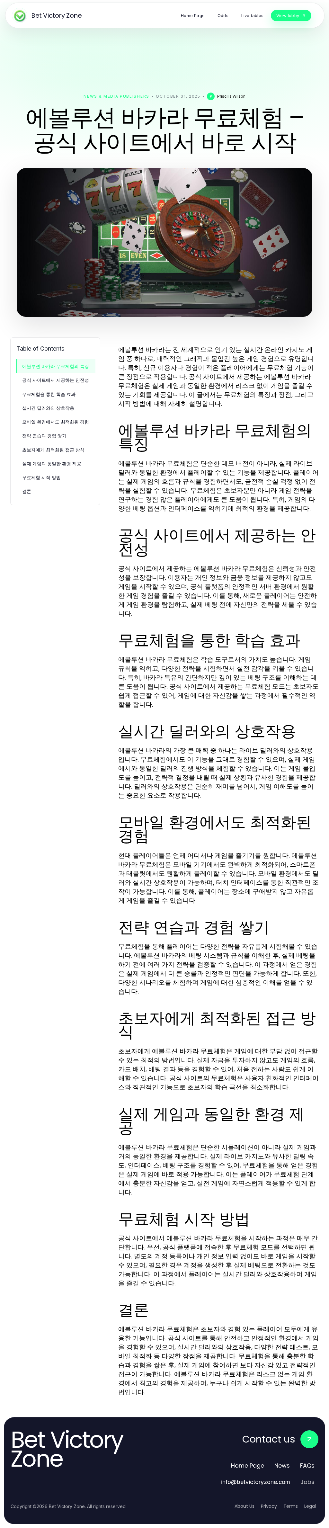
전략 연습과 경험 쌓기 (44, 435)
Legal (310, 1506)
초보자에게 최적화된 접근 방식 (53, 449)
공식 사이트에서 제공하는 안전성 (55, 380)
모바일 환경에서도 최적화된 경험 (55, 421)
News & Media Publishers (116, 96)
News (282, 1465)
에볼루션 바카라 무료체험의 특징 (55, 366)
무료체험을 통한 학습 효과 (49, 394)
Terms (290, 1506)
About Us (244, 1506)
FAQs (307, 1465)
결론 (26, 491)
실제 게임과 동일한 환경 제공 (51, 463)
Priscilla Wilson (231, 96)
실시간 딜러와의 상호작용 (48, 408)
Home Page (247, 1465)
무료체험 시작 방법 (41, 477)
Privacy (269, 1506)
